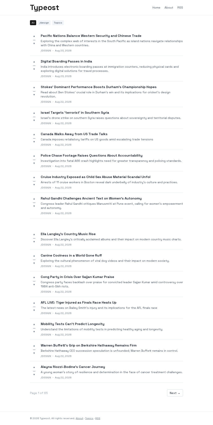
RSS (180, 7)
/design (44, 22)
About (169, 7)
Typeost (44, 7)
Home (156, 7)
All (33, 22)
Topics (58, 22)
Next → (175, 393)
